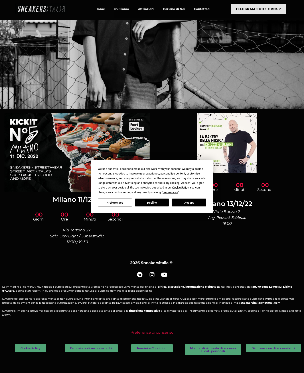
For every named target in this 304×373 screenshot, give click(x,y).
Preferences (115, 202)
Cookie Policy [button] (180, 187)
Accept (189, 202)
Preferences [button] (170, 192)
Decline (152, 202)
